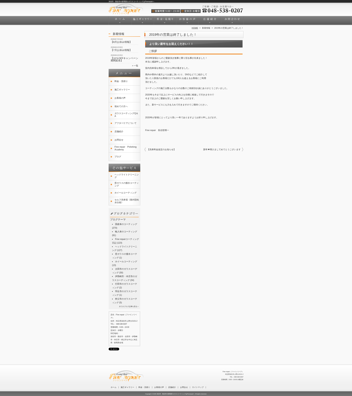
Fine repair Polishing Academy (126, 148)
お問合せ (232, 21)
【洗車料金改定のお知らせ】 (161, 149)
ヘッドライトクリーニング (127, 176)
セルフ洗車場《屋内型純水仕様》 (127, 201)
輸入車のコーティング (126, 231)
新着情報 (206, 28)
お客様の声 (187, 21)
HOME (195, 28)
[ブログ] (124, 216)
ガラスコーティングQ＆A (126, 114)
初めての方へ (121, 106)
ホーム (120, 21)
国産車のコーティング (126, 224)
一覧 (136, 66)
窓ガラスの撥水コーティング (127, 184)
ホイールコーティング (126, 193)
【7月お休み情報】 (121, 50)
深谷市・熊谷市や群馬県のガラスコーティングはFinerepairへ (176, 394)
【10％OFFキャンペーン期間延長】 (124, 59)
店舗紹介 (209, 21)
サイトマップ (198, 387)
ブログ (118, 156)
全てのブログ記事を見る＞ (129, 306)
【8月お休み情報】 (121, 42)
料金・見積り (165, 21)
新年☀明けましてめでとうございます (222, 149)
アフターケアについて (126, 123)
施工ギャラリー (142, 21)
